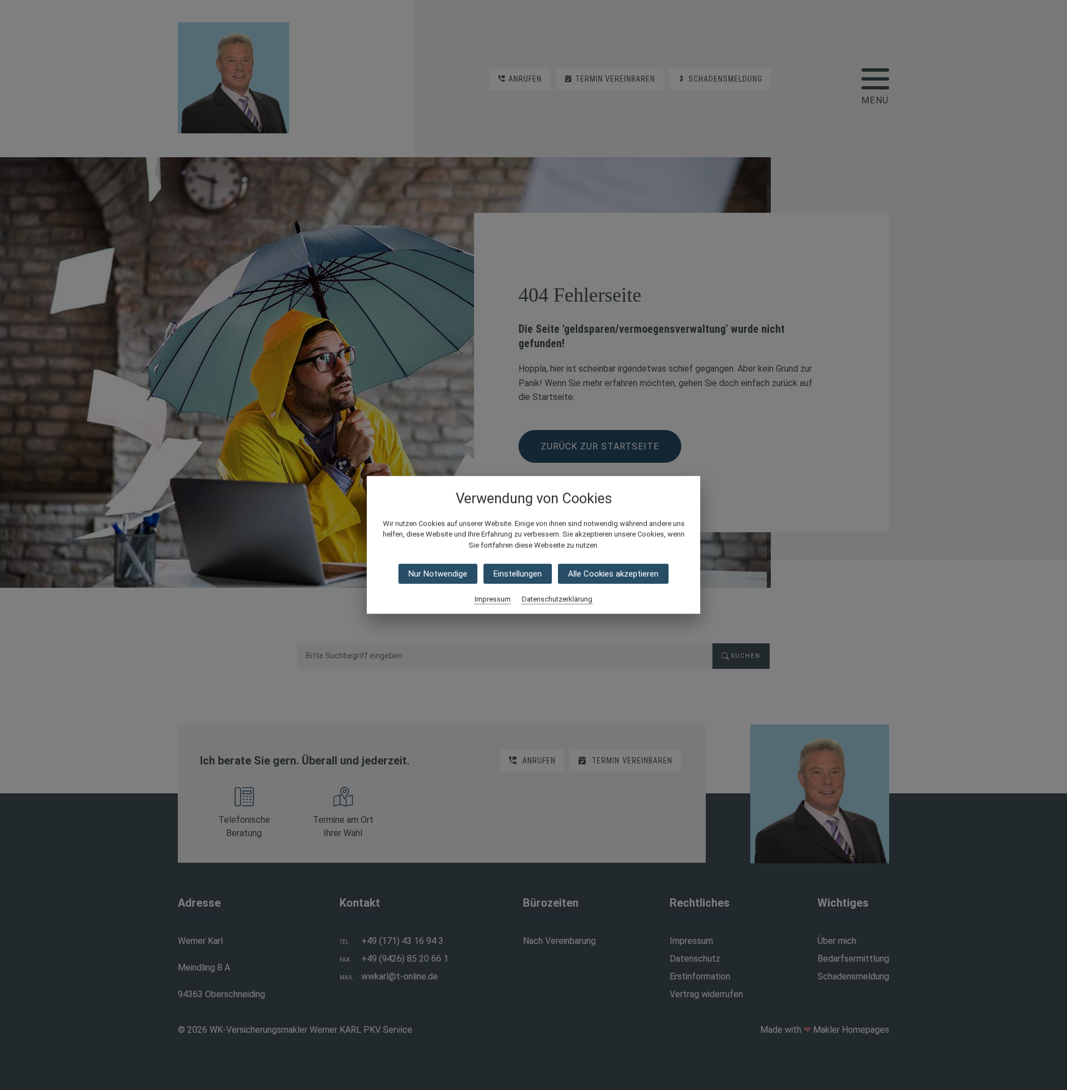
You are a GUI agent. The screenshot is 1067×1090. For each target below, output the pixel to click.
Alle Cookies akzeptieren (613, 574)
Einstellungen (517, 574)
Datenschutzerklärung (557, 599)
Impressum (493, 599)
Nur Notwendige (437, 574)
